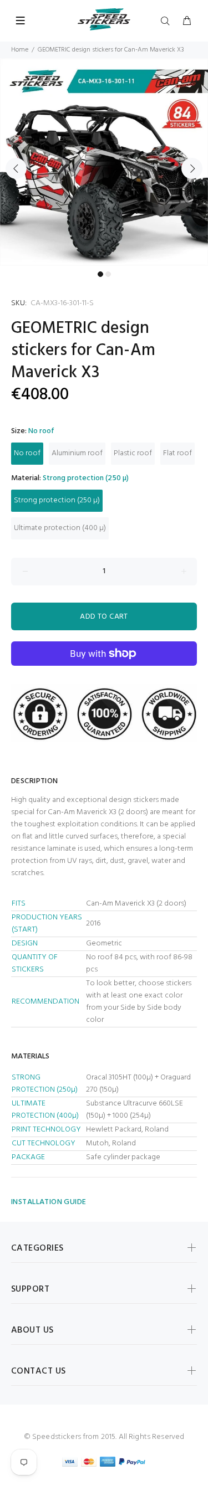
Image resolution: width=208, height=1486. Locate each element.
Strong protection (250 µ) (57, 500)
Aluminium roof (77, 453)
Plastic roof (133, 453)
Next (191, 168)
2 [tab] (108, 274)
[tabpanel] (104, 162)
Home (19, 49)
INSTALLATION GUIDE (49, 1202)
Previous (16, 168)
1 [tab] (100, 274)
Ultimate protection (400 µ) (60, 528)
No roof (27, 453)
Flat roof (177, 453)
